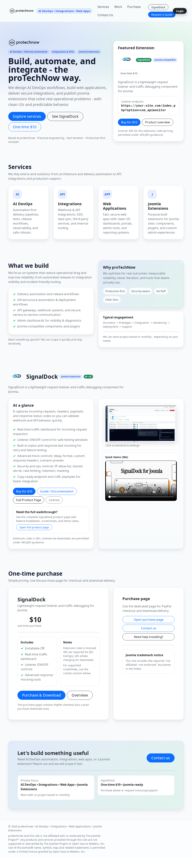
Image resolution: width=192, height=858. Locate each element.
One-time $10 (24, 126)
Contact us (148, 628)
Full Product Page (28, 500)
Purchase (134, 7)
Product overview (157, 122)
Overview (80, 695)
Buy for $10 (129, 122)
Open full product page (34, 527)
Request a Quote (161, 14)
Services (103, 7)
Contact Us (105, 15)
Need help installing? (148, 637)
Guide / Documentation (57, 491)
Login (180, 11)
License (54, 500)
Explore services (27, 116)
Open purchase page (149, 619)
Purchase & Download (41, 695)
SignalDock (158, 7)
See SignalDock (65, 116)
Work (118, 7)
